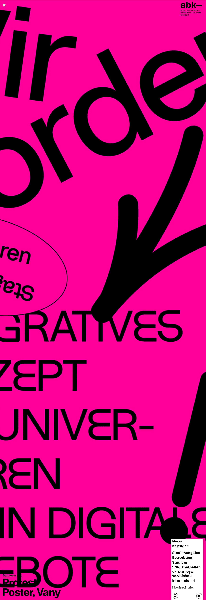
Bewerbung (182, 557)
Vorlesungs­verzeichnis (183, 574)
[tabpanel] (103, 300)
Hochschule (182, 587)
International (183, 580)
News (177, 541)
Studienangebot (186, 552)
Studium (179, 562)
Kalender (180, 546)
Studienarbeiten (186, 567)
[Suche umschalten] (175, 596)
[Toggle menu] (199, 596)
